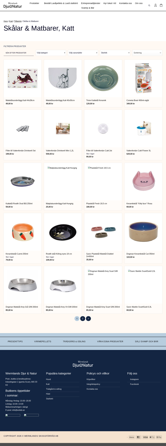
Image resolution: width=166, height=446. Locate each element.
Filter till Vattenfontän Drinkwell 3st (20, 151)
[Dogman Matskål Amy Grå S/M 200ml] (22, 285)
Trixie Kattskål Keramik (96, 100)
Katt (11, 21)
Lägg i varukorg (22, 94)
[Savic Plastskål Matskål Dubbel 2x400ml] (103, 232)
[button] (155, 5)
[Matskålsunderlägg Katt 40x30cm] (63, 78)
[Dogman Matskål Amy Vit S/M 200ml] (63, 285)
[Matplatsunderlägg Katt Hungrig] (63, 181)
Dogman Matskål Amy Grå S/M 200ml (22, 307)
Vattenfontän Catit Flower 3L (139, 151)
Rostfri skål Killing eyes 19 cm (59, 254)
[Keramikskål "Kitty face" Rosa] (143, 181)
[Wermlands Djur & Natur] (13, 5)
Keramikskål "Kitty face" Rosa (139, 204)
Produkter (34, 3)
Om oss (139, 3)
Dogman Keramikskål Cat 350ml (140, 254)
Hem (6, 21)
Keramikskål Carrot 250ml (17, 254)
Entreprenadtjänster (90, 3)
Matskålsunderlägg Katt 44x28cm (20, 100)
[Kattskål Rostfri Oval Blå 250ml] (22, 181)
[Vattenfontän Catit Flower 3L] (143, 128)
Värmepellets (42, 341)
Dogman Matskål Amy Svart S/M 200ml (103, 307)
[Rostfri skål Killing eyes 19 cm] (63, 232)
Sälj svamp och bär (146, 341)
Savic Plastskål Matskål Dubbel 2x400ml (100, 255)
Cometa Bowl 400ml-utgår (138, 100)
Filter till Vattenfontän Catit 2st (99, 151)
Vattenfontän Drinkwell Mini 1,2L (60, 151)
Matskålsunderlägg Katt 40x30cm (60, 100)
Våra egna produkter (110, 341)
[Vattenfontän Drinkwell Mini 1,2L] (63, 128)
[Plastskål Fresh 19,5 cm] (103, 181)
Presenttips (15, 341)
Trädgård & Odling (74, 341)
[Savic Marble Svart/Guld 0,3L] (143, 285)
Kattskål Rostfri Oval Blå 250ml (19, 204)
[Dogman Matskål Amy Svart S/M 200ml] (103, 285)
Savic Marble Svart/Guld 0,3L (139, 307)
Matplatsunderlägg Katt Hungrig (59, 204)
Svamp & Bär (87, 8)
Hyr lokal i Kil (109, 3)
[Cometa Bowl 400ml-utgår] (143, 78)
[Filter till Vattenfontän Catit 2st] (103, 128)
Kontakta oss (125, 3)
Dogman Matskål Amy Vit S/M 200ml (61, 307)
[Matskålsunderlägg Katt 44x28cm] (22, 78)
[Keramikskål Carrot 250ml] (22, 232)
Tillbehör (18, 21)
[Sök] (149, 6)
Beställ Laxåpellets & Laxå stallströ (61, 3)
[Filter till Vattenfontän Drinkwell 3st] (22, 128)
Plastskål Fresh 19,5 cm (96, 204)
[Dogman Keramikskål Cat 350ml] (143, 232)
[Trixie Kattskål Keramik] (103, 78)
